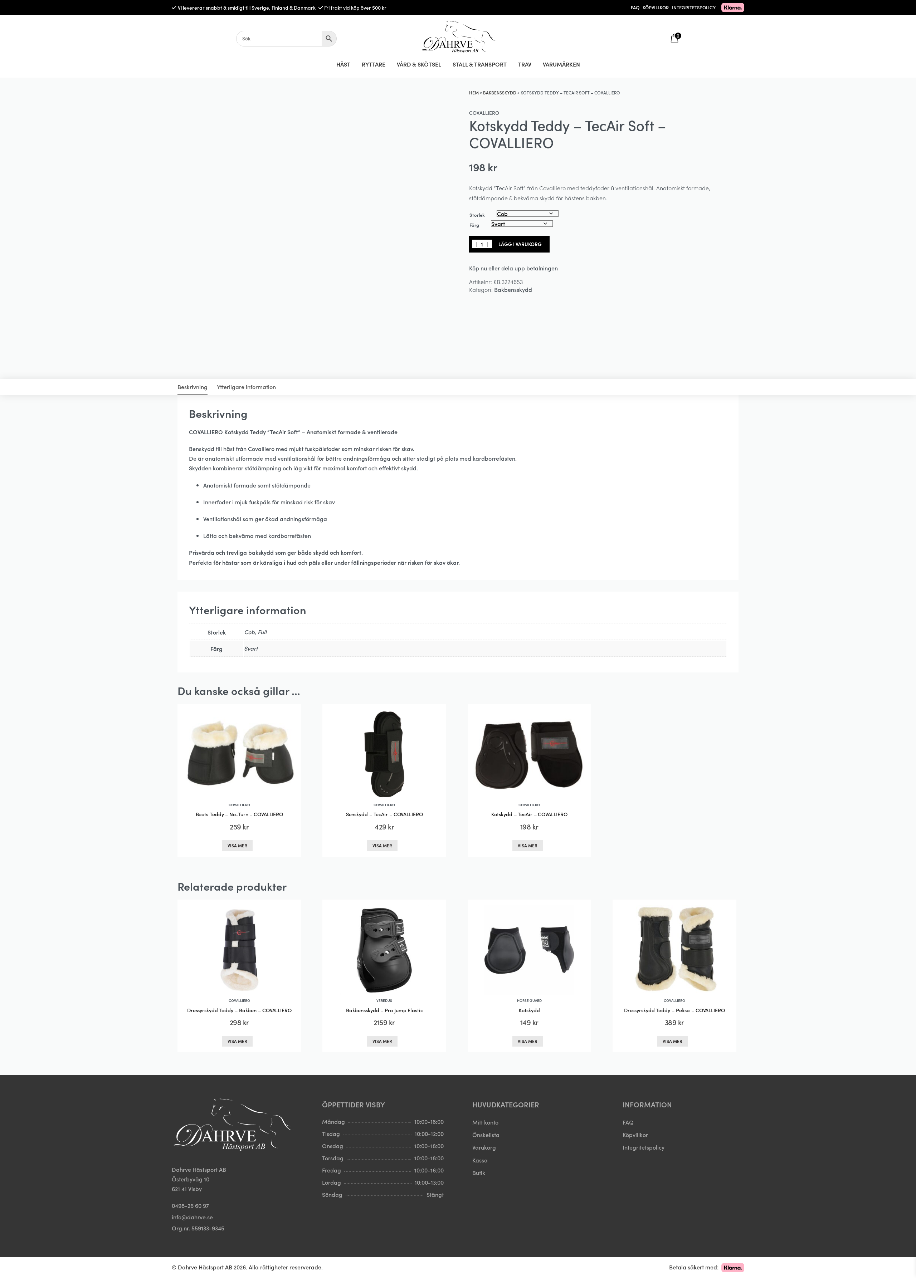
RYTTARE (373, 64)
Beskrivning (192, 387)
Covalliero (484, 112)
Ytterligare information (246, 387)
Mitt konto (485, 1122)
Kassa (480, 1160)
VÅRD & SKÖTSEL (419, 64)
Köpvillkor (635, 1135)
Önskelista (486, 1135)
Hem (474, 92)
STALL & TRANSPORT (480, 64)
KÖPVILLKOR (656, 7)
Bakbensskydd (499, 92)
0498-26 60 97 (190, 1205)
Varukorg (484, 1147)
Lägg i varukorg (520, 244)
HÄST (343, 64)
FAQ (635, 7)
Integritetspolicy (643, 1147)
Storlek (477, 214)
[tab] (192, 387)
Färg (474, 224)
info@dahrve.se (192, 1216)
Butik (478, 1172)
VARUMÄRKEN (561, 64)
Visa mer (237, 845)
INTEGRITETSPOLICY (694, 7)
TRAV (524, 64)
